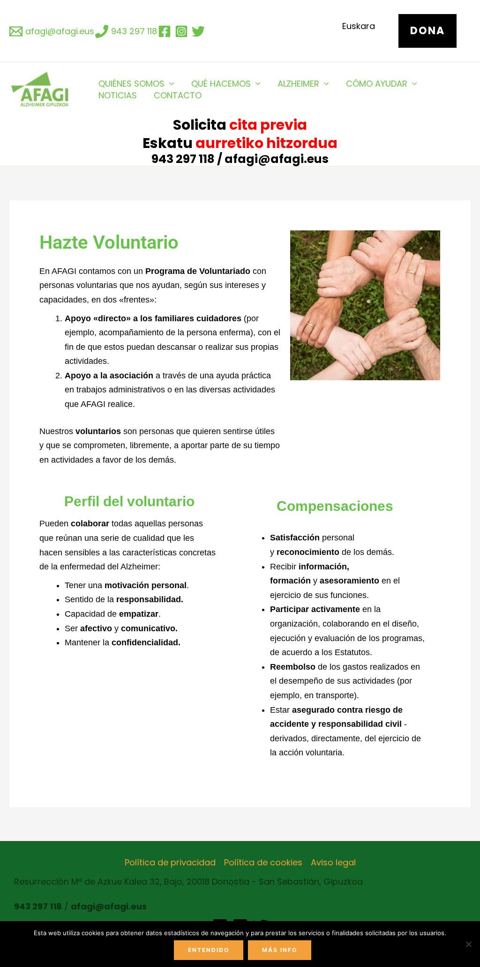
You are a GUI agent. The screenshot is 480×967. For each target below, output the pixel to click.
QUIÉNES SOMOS (131, 83)
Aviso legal (333, 862)
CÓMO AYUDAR (376, 83)
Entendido (208, 949)
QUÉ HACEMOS (221, 83)
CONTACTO (178, 95)
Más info (279, 949)
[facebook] (166, 31)
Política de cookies (263, 862)
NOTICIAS (117, 95)
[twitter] (200, 31)
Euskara (358, 26)
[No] (468, 944)
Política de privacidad (170, 862)
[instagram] (183, 31)
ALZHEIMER (298, 83)
